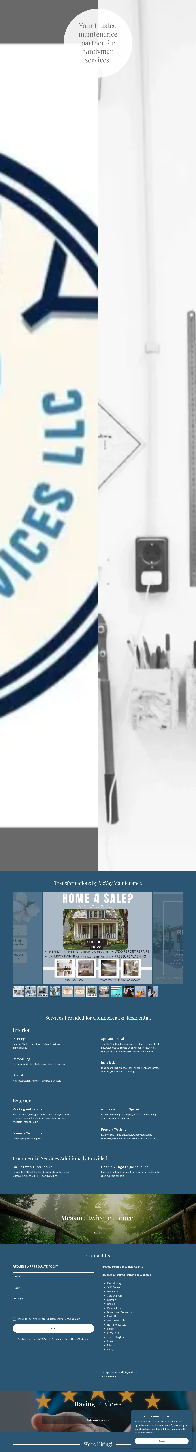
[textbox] (53, 1276)
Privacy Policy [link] (62, 1339)
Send (53, 1328)
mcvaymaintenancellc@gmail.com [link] (120, 1372)
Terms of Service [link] (78, 1339)
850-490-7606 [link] (109, 1376)
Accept (162, 1441)
